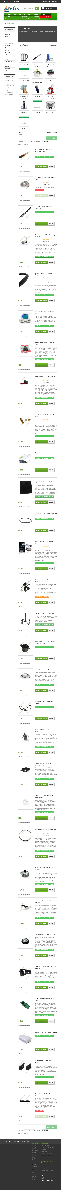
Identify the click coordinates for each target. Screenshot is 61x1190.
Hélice (6, 70)
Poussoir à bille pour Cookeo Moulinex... (43, 580)
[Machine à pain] (24, 89)
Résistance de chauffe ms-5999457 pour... (45, 178)
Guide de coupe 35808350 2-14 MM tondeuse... (45, 967)
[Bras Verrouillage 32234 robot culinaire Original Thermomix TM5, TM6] (25, 907)
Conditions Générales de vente (35, 1168)
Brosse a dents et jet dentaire (9, 44)
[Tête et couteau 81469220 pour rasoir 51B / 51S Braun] (25, 548)
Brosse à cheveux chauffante (7, 39)
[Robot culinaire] (50, 89)
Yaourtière (7, 68)
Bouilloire (7, 34)
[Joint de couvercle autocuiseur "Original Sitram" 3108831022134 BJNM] (25, 279)
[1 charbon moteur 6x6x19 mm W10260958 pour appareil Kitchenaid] (25, 156)
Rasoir (6, 59)
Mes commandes (45, 1145)
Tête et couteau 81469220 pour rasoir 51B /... (46, 542)
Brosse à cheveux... (37, 65)
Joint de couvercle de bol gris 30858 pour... (45, 830)
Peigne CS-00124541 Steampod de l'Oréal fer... (45, 207)
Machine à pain (8, 57)
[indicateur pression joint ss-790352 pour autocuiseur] (25, 382)
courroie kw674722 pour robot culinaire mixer (44, 702)
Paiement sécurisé (10, 92)
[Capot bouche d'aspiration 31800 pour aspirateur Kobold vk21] (25, 1005)
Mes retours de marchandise (47, 1147)
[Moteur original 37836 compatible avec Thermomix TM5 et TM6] (25, 874)
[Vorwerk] (37, 105)
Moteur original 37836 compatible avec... (45, 868)
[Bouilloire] (24, 57)
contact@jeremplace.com (47, 1180)
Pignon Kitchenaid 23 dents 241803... (45, 934)
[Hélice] (24, 121)
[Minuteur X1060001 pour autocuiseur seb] (25, 318)
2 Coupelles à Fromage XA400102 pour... (45, 1061)
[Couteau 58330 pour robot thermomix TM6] (25, 736)
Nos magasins (9, 94)
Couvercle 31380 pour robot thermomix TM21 (43, 764)
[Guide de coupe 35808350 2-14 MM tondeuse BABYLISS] (25, 973)
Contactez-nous (46, 1)
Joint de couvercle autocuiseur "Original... (43, 274)
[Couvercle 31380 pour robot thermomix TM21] (25, 770)
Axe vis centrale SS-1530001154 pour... (44, 415)
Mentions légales (10, 87)
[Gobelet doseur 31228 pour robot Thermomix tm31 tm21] (25, 802)
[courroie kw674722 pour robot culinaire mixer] (25, 708)
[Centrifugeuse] (24, 73)
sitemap (33, 1179)
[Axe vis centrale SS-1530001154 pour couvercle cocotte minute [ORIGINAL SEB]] (25, 421)
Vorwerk (7, 66)
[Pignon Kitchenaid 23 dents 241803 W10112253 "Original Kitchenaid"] (25, 941)
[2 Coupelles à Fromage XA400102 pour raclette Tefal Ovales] (25, 1067)
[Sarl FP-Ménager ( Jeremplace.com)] (12, 9)
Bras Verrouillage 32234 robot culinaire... (43, 901)
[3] (46, 239)
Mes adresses (44, 1151)
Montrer (19, 132)
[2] (44, 239)
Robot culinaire (8, 61)
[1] (43, 239)
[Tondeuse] (24, 105)
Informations (9, 76)
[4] (47, 239)
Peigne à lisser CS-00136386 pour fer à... (45, 1094)
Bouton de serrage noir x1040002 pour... (44, 343)
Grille (54, 133)
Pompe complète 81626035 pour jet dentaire (45, 235)
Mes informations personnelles (48, 1153)
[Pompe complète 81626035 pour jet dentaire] (25, 241)
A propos (8, 90)
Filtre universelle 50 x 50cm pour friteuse (44, 481)
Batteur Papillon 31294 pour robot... (45, 613)
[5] (48, 239)
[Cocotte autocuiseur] (37, 73)
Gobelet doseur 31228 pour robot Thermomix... (44, 796)
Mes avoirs (43, 1149)
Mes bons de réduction (46, 1155)
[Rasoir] (37, 89)
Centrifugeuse (8, 47)
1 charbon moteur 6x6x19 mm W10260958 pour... (43, 150)
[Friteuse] (50, 73)
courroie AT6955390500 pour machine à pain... (46, 514)
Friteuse (7, 54)
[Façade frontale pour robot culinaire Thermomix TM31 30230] (25, 676)
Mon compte (44, 1143)
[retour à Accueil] (5, 23)
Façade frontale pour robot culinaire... (45, 669)
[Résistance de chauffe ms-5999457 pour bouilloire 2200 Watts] (25, 184)
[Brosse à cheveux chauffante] (37, 57)
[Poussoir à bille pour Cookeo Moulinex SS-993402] (25, 586)
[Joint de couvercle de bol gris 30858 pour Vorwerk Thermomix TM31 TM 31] (25, 835)
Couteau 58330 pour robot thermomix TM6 (46, 730)
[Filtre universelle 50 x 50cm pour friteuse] (25, 487)
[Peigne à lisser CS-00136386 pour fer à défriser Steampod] (25, 1100)
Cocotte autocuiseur (8, 51)
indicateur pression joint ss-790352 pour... (45, 376)
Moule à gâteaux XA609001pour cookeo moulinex (44, 642)
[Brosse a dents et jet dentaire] (50, 57)
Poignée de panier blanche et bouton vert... (45, 453)
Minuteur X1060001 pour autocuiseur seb (45, 312)
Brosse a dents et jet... (51, 65)
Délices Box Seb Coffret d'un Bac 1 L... (46, 1032)
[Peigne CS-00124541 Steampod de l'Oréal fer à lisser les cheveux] (25, 213)
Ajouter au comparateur (24, 171)
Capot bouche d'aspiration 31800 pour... (44, 999)
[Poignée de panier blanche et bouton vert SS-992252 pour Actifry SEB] (25, 459)
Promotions (34, 1145)
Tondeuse (7, 64)
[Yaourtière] (50, 105)
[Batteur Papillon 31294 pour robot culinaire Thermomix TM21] (25, 620)
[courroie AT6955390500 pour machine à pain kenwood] (25, 519)
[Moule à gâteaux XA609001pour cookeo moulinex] (25, 648)
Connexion (54, 1)
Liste (56, 133)
